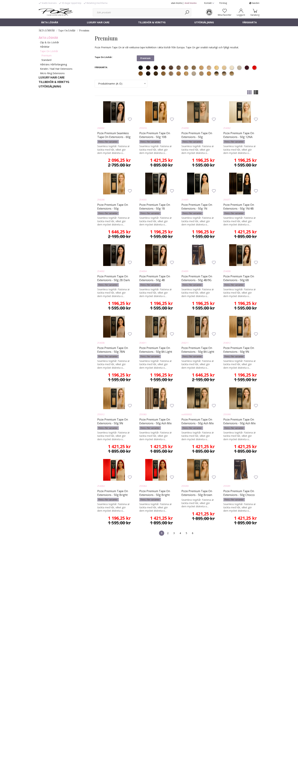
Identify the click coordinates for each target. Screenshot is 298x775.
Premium (84, 30)
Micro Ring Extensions (52, 73)
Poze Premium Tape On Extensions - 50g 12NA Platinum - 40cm (238, 137)
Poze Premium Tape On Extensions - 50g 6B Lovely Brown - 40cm (238, 280)
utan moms (176, 3)
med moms (191, 3)
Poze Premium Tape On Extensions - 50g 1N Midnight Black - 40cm (196, 208)
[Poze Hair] (56, 12)
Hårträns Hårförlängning (53, 64)
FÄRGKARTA (249, 22)
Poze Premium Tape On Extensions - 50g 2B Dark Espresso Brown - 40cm (113, 280)
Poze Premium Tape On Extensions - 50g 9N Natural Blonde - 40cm (238, 351)
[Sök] (187, 12)
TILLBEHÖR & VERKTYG (152, 22)
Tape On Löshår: (104, 57)
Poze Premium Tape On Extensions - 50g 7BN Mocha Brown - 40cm (112, 351)
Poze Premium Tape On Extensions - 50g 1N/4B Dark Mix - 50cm (238, 208)
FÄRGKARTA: (101, 67)
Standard (46, 60)
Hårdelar (44, 46)
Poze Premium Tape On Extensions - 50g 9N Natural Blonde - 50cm (112, 423)
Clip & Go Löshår (49, 42)
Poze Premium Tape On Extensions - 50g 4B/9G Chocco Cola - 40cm (196, 280)
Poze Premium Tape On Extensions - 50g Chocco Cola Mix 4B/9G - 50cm (239, 495)
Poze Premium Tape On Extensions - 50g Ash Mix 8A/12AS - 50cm (155, 423)
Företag (223, 3)
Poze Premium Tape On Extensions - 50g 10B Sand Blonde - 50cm (154, 137)
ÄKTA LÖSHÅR (49, 22)
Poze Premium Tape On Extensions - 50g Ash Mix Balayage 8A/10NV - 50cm (198, 423)
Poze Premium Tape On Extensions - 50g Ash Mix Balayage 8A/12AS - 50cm (239, 423)
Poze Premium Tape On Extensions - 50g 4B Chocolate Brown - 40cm (155, 280)
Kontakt (208, 3)
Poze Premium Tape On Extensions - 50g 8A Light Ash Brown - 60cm (197, 351)
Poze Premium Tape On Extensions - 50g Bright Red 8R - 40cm (112, 495)
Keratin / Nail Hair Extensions (56, 68)
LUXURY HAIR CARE (98, 22)
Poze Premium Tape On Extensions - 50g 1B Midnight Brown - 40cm (154, 208)
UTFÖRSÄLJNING (204, 22)
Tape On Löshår (67, 30)
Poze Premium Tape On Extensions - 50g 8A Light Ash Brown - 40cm (155, 351)
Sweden (255, 3)
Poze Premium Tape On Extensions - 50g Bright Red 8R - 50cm (154, 495)
